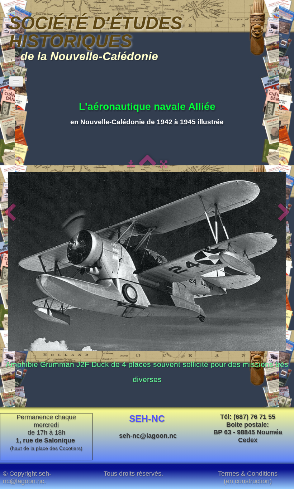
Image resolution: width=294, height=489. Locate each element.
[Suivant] (284, 213)
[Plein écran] (163, 164)
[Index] (147, 164)
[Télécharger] (131, 164)
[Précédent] (10, 213)
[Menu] (16, 81)
